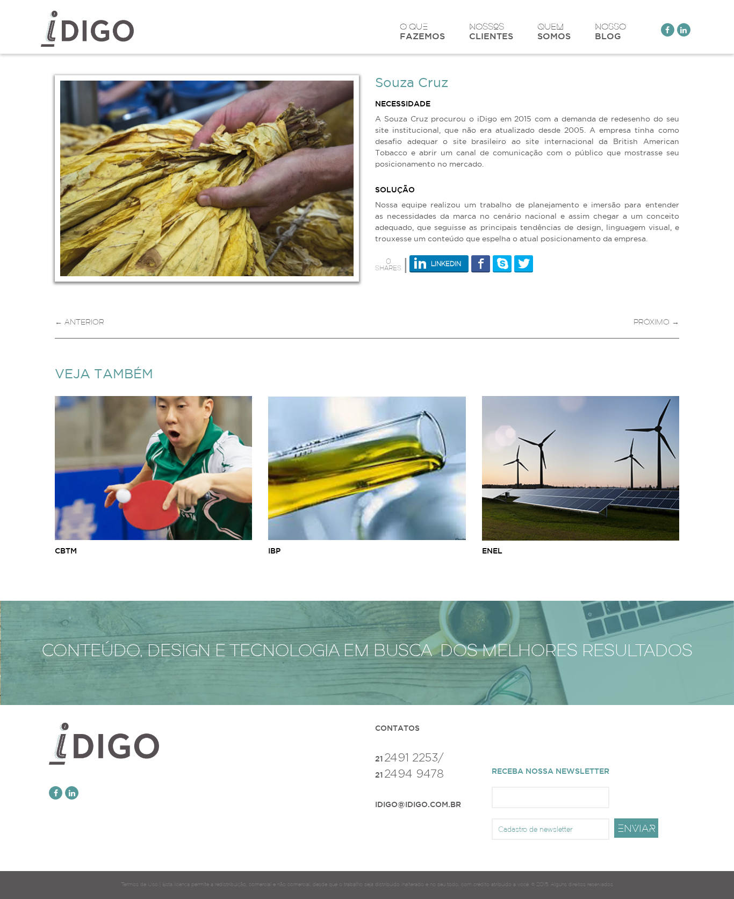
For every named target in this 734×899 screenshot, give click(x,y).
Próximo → (656, 322)
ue (554, 31)
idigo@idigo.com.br (418, 804)
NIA (636, 828)
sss (491, 31)
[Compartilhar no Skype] (502, 263)
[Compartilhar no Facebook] (480, 263)
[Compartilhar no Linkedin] (439, 263)
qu (422, 31)
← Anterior (79, 322)
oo (610, 31)
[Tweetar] (523, 263)
